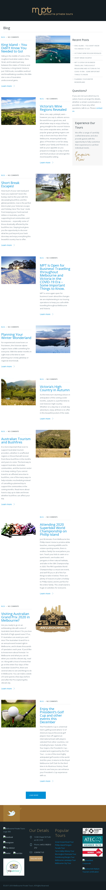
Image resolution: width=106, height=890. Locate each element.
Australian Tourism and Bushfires (16, 440)
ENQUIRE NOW (36, 859)
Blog (3, 37)
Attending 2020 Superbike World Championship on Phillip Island (53, 529)
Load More (33, 795)
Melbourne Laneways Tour (65, 860)
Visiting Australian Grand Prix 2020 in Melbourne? (15, 617)
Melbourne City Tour (63, 863)
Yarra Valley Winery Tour (64, 851)
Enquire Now (82, 157)
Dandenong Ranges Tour (65, 857)
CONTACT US (39, 852)
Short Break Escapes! (10, 184)
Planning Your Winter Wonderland (16, 336)
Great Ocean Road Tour (64, 842)
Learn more (6, 86)
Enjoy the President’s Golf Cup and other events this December (52, 715)
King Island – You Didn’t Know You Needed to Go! (14, 47)
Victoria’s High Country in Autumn (55, 388)
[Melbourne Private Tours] (53, 10)
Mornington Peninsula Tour (65, 854)
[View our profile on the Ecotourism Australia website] (92, 871)
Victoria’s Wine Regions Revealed (53, 108)
